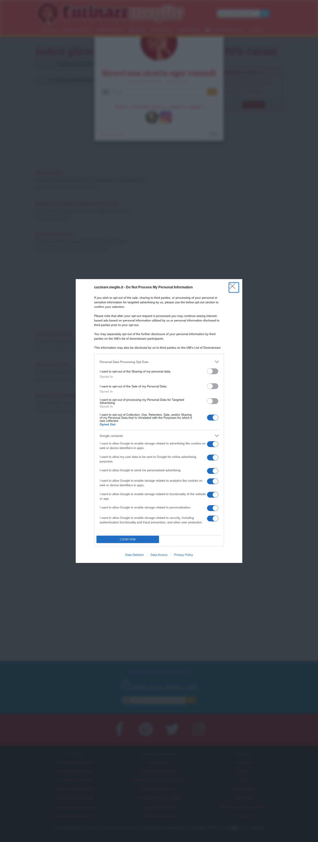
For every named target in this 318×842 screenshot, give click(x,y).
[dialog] (159, 421)
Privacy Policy (183, 554)
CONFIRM (128, 539)
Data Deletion (134, 554)
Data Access (159, 554)
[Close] (234, 287)
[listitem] (159, 361)
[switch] (212, 371)
